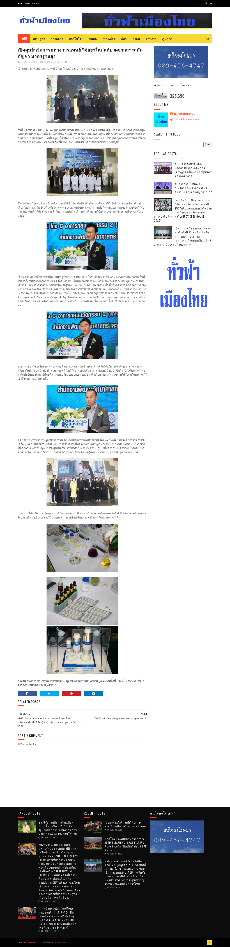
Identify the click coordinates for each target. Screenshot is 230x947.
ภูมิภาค (167, 39)
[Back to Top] (209, 942)
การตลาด (57, 39)
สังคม (136, 39)
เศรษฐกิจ (39, 39)
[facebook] (206, 3)
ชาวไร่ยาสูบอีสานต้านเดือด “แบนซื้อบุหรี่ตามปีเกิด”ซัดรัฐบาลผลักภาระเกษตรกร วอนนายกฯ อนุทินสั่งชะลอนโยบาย (57, 828)
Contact (35, 3)
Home (20, 3)
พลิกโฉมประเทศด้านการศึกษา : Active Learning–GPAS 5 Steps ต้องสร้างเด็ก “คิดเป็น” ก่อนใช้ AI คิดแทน (125, 844)
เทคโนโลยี (76, 39)
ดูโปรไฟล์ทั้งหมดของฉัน (185, 119)
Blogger (61, 942)
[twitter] (211, 3)
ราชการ (151, 39)
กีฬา (124, 39)
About (27, 3)
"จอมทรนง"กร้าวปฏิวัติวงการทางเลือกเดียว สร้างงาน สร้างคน (125, 824)
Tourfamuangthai (185, 114)
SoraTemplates (35, 942)
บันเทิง (93, 39)
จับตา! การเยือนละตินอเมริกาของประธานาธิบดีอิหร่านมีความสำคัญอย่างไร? (193, 188)
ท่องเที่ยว (109, 39)
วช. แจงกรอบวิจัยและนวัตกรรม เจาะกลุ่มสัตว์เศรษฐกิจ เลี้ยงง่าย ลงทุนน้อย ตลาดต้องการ (193, 170)
